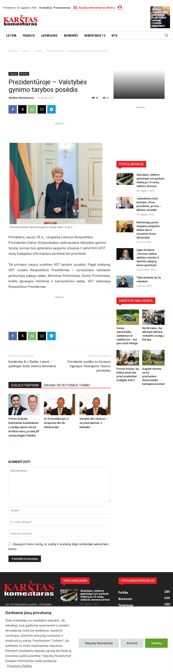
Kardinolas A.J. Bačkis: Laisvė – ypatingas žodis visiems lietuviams (32, 364)
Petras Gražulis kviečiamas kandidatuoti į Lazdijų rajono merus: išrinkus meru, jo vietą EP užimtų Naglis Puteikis (23, 427)
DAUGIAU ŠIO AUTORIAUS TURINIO (67, 385)
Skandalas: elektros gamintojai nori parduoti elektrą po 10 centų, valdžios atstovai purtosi (95, 595)
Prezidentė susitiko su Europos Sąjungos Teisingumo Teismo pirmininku (89, 366)
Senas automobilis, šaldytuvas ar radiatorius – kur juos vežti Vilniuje (127, 336)
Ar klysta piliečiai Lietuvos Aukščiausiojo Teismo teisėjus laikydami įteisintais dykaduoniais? (159, 17)
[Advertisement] (89, 21)
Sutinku (156, 643)
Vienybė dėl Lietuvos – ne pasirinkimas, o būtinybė (94, 423)
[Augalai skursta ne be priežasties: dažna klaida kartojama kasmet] (153, 357)
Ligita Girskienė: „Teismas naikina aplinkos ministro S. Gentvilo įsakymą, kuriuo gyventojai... (148, 258)
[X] (22, 109)
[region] (86, 639)
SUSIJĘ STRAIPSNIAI (25, 385)
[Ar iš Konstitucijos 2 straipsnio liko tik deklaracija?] (59, 404)
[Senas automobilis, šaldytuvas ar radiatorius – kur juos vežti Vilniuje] (127, 317)
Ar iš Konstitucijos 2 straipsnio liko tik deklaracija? (56, 423)
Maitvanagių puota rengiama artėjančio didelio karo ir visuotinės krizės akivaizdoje (148, 230)
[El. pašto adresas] (42, 109)
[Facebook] (12, 109)
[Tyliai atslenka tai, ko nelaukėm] (124, 282)
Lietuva (13, 73)
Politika (24, 73)
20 (108, 97)
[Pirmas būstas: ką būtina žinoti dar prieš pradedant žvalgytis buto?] (127, 357)
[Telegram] (51, 109)
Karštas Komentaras (21, 97)
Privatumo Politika (19, 666)
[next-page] (17, 444)
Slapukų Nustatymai (99, 643)
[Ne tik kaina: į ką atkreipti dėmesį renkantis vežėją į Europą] (153, 317)
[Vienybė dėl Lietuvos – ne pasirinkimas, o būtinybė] (95, 404)
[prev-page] (11, 444)
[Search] (166, 35)
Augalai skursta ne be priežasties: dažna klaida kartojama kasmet (153, 376)
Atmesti (132, 643)
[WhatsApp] (32, 109)
